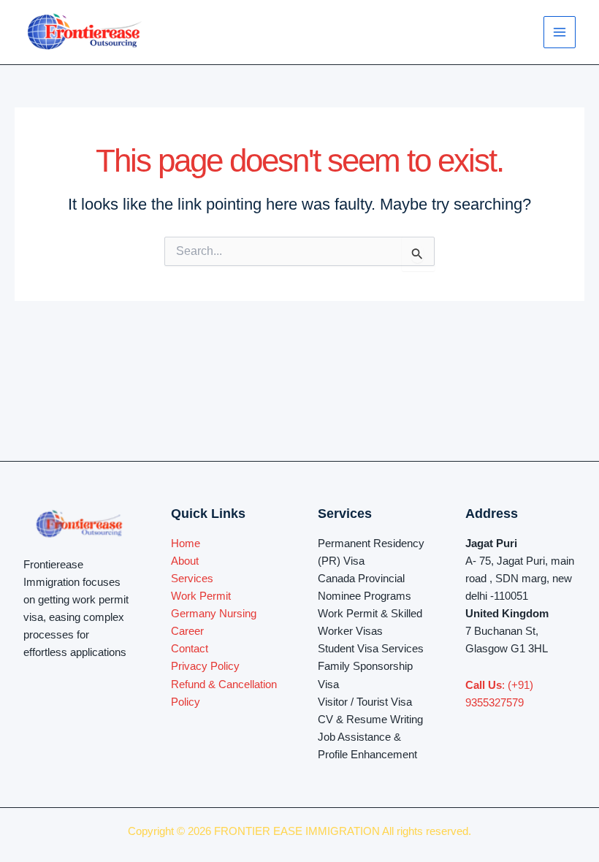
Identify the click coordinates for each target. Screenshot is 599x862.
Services (192, 578)
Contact (189, 649)
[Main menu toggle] (559, 32)
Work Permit (201, 596)
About (185, 561)
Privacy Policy (205, 666)
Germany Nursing (213, 613)
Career (187, 631)
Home (185, 543)
